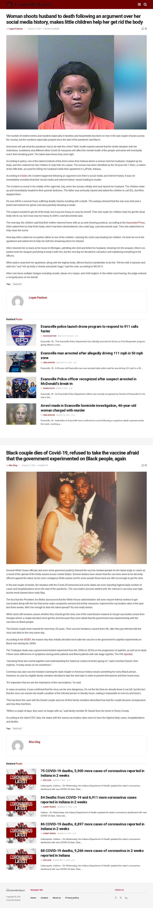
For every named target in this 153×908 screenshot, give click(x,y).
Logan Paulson (16, 29)
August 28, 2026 (66, 336)
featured (17, 284)
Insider (23, 176)
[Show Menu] (139, 4)
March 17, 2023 (65, 807)
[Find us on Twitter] (120, 898)
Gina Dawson (49, 363)
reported (128, 654)
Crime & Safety (52, 29)
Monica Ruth (49, 388)
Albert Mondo (49, 807)
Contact (44, 898)
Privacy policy (72, 898)
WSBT (27, 639)
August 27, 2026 (65, 363)
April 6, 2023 (59, 780)
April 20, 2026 (64, 415)
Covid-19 (43, 465)
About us (57, 898)
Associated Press (135, 222)
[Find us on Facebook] (115, 898)
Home (33, 898)
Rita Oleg (13, 465)
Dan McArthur (49, 336)
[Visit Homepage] (29, 4)
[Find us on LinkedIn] (126, 898)
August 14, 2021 (35, 29)
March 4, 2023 (65, 833)
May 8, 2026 (62, 388)
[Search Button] (145, 4)
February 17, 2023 (62, 860)
